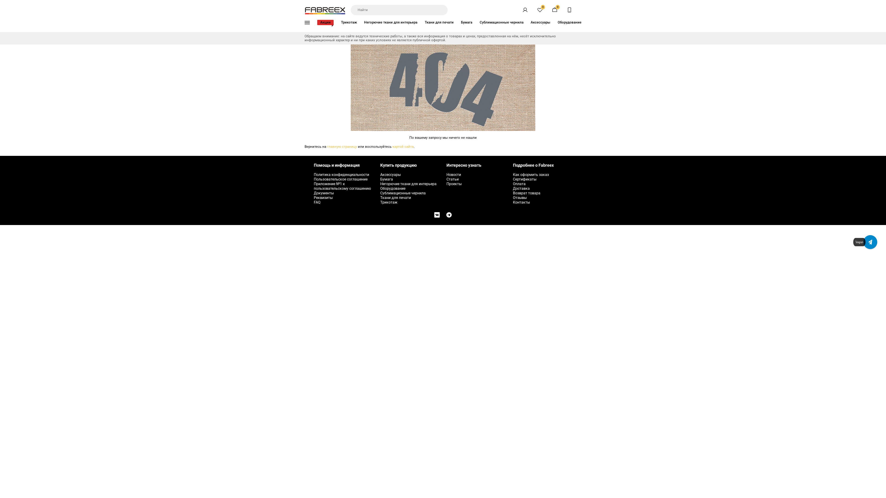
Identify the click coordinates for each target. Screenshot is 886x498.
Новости (453, 174)
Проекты (454, 184)
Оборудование (569, 22)
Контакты (521, 202)
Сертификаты (524, 179)
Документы (324, 193)
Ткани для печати (439, 22)
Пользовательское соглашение (341, 179)
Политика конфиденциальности (341, 174)
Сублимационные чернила (502, 22)
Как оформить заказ (531, 174)
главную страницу (342, 147)
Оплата (519, 184)
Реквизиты (323, 198)
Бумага (466, 22)
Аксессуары (540, 22)
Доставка (521, 188)
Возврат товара (526, 193)
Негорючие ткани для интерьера (390, 22)
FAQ (317, 202)
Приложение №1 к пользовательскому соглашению (342, 186)
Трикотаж (349, 22)
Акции (325, 22)
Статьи (452, 179)
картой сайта (403, 147)
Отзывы (520, 198)
